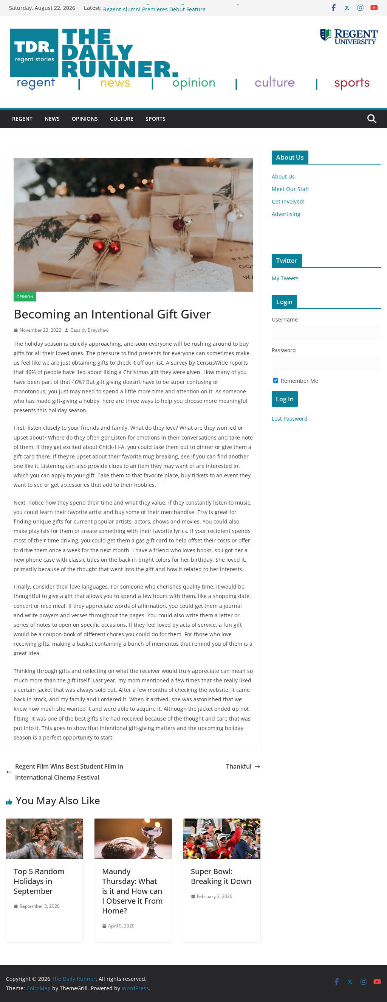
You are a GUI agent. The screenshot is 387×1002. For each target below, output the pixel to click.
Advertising (286, 213)
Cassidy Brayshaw (89, 330)
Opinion (25, 296)
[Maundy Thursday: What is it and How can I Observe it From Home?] (133, 824)
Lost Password (290, 418)
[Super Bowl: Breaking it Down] (221, 824)
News (52, 118)
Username (285, 319)
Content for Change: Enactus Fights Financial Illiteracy (171, 7)
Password (284, 350)
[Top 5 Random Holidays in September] (44, 824)
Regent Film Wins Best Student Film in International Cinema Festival (69, 771)
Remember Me (298, 380)
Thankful (238, 766)
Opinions (85, 118)
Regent (22, 118)
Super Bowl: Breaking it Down (221, 876)
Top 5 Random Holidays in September (39, 881)
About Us (283, 176)
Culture (121, 118)
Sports (156, 118)
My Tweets (285, 278)
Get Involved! (288, 201)
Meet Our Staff (290, 189)
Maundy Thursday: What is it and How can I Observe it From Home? (132, 891)
